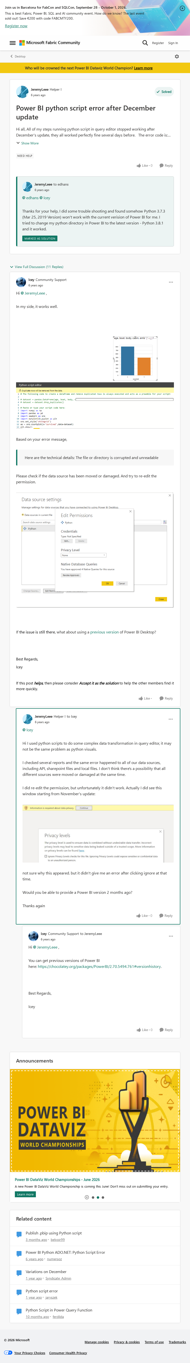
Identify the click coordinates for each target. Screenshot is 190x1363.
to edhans (61, 184)
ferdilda (58, 1316)
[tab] (92, 1197)
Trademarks (177, 1342)
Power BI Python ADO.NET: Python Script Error (65, 1252)
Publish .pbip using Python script (54, 1232)
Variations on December (46, 1271)
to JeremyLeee (91, 933)
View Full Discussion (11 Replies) (39, 266)
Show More (30, 143)
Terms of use (154, 1342)
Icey (47, 197)
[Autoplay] (87, 1197)
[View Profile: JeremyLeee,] (27, 187)
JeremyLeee (39, 89)
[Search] (145, 43)
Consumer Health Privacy (68, 1353)
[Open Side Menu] (12, 43)
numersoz (54, 1258)
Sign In (173, 43)
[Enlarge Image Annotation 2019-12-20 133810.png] (98, 833)
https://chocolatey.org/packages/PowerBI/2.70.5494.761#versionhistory (99, 966)
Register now (16, 25)
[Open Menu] (176, 56)
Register (158, 43)
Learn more (143, 67)
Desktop (20, 56)
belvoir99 (58, 1239)
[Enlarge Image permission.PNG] (95, 550)
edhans (32, 197)
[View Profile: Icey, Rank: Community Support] (21, 282)
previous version (104, 631)
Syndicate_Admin (58, 1278)
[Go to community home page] (49, 43)
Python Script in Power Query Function (59, 1310)
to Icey (72, 716)
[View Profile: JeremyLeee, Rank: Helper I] (22, 92)
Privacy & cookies (127, 1342)
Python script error (42, 1290)
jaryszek (51, 1297)
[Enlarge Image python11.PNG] (95, 373)
